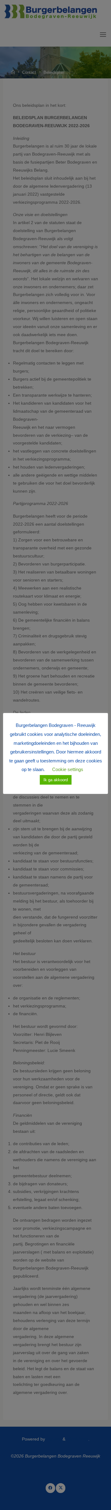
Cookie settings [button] (67, 769)
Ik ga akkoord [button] (55, 780)
